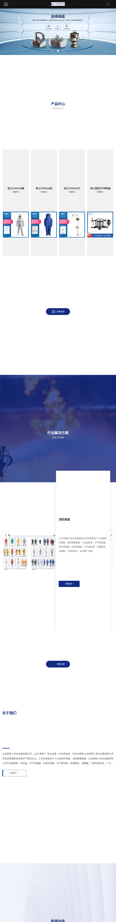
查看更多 (61, 311)
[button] (52, 51)
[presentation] (5, 535)
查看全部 (61, 664)
